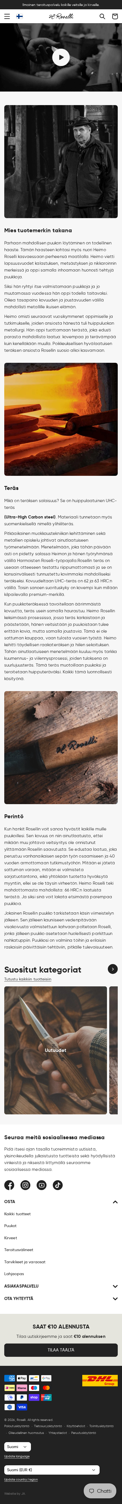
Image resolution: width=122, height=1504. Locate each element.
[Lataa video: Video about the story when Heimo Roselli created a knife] (61, 57)
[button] (7, 16)
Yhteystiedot (58, 1433)
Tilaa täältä (61, 1350)
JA (23, 1494)
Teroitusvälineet (18, 1249)
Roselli (21, 1420)
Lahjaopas (14, 1273)
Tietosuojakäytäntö (48, 1426)
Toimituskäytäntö (101, 1426)
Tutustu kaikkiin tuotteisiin (27, 979)
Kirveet (10, 1237)
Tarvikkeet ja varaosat (24, 1261)
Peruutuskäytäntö (83, 1433)
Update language (17, 1456)
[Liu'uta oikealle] (113, 969)
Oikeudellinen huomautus (26, 1433)
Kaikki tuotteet (17, 1213)
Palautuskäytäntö (17, 1426)
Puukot (10, 1225)
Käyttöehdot (76, 1426)
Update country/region (21, 1479)
